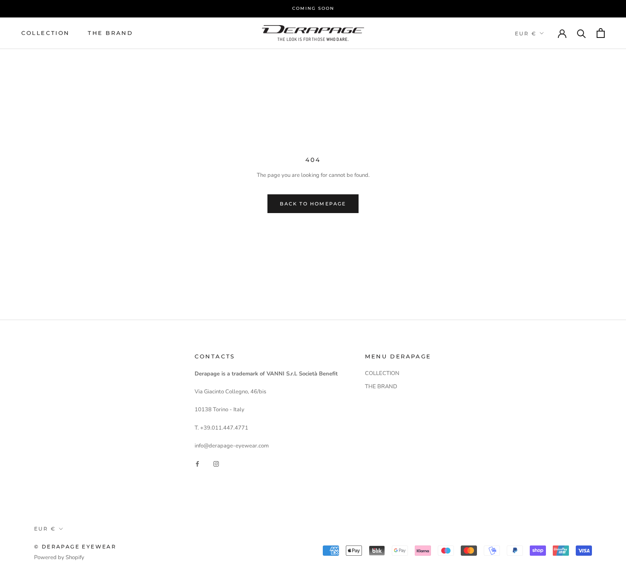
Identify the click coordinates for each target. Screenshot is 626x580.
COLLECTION (45, 32)
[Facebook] (197, 463)
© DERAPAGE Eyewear (75, 546)
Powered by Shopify (59, 557)
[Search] (581, 33)
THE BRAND (110, 32)
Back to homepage (313, 204)
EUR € (526, 33)
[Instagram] (216, 463)
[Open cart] (601, 33)
